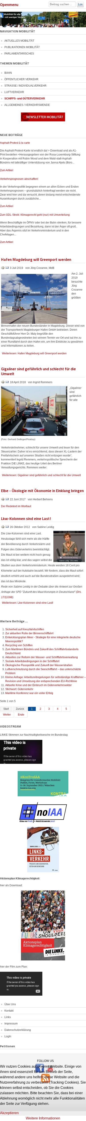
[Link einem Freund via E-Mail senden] (7, 268)
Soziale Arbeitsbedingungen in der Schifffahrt (32, 661)
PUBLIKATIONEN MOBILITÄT (22, 47)
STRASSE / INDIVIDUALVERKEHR (25, 85)
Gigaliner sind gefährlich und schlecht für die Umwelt (38, 371)
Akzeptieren (9, 1113)
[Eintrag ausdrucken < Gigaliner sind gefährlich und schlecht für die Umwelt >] (3, 382)
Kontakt (8, 1010)
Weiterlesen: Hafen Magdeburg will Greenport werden (34, 353)
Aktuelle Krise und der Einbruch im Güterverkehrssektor (38, 685)
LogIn (7, 1036)
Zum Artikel (6, 170)
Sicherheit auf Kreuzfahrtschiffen (24, 629)
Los (80, 4)
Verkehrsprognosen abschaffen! (19, 178)
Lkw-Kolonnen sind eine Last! (26, 518)
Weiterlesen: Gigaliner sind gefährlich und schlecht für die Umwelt (41, 475)
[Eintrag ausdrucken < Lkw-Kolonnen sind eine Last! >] (3, 527)
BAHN (8, 72)
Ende (21, 714)
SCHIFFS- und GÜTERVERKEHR (24, 98)
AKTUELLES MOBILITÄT (19, 40)
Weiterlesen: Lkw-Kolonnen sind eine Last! (27, 602)
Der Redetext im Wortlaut (16, 506)
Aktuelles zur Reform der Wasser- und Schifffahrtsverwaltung (41, 657)
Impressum (11, 1023)
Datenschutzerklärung (17, 1030)
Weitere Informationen (43, 1118)
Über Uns (10, 1004)
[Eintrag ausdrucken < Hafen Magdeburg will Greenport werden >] (3, 268)
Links (7, 1017)
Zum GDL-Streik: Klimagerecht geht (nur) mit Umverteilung (35, 214)
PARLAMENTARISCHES (19, 53)
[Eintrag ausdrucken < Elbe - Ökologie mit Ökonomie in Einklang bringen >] (3, 500)
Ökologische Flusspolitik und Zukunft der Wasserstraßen (39, 665)
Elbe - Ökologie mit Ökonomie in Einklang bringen (42, 490)
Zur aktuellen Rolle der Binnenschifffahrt (29, 633)
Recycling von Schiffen (19, 645)
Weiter (7, 714)
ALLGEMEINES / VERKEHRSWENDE (27, 105)
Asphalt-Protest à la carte (15, 142)
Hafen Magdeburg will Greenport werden (36, 259)
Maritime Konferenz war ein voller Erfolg (29, 693)
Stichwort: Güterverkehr (19, 689)
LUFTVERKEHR (14, 92)
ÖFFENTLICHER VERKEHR (21, 79)
